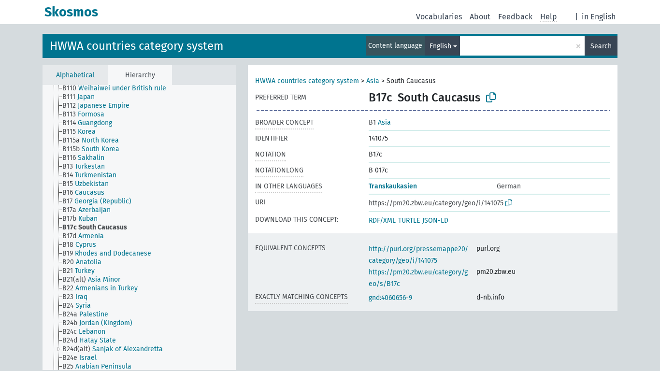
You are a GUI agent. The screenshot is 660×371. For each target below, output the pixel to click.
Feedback (515, 16)
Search (601, 46)
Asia (372, 81)
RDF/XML (382, 220)
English (440, 46)
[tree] (139, 227)
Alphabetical (75, 75)
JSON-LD (435, 220)
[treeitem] (118, 88)
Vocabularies (439, 16)
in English (599, 16)
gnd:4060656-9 (390, 298)
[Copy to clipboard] (491, 97)
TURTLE (409, 220)
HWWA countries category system (137, 46)
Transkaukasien (393, 186)
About (480, 16)
